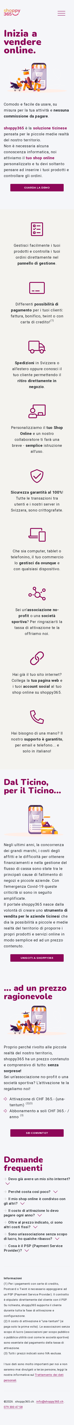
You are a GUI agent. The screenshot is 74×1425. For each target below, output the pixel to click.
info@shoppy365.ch (49, 1401)
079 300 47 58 (13, 1407)
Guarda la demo (37, 187)
